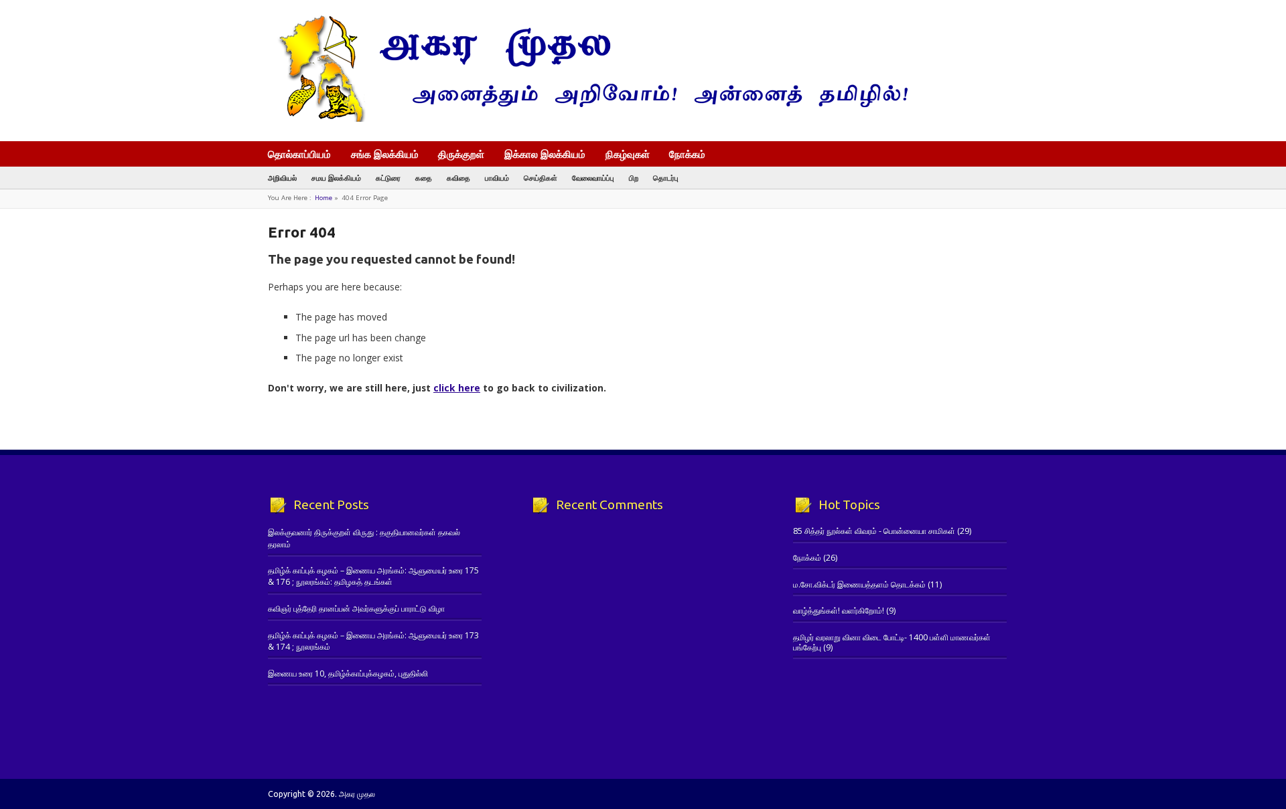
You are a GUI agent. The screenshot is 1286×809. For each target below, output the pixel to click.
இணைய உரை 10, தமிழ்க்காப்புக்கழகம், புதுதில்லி (348, 673)
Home (323, 197)
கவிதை (458, 178)
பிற (633, 178)
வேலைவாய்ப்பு (593, 178)
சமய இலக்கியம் (336, 178)
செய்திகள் (540, 178)
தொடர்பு (665, 178)
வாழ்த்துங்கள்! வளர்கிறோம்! (838, 610)
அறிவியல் (282, 178)
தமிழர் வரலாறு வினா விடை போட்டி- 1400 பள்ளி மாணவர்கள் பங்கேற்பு (892, 642)
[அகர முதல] (588, 119)
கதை (423, 178)
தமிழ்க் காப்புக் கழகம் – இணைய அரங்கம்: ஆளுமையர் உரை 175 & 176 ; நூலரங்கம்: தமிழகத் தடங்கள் (373, 576)
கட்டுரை (388, 178)
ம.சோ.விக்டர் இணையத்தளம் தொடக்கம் (859, 584)
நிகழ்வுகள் (627, 154)
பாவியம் (497, 178)
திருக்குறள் (461, 154)
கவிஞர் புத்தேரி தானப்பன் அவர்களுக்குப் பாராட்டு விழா (356, 608)
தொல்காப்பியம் (299, 154)
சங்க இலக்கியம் (385, 154)
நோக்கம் (687, 155)
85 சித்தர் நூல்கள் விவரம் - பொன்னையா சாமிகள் (874, 531)
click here (456, 387)
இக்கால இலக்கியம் (544, 154)
